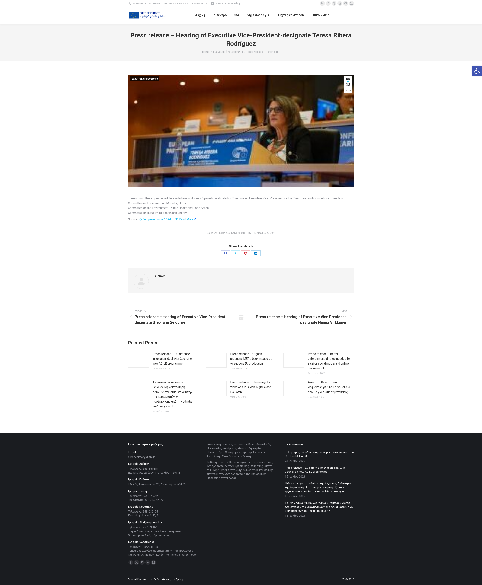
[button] (477, 71)
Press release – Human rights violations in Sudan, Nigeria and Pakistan (250, 387)
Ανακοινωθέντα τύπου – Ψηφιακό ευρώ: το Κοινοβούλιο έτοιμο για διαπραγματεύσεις (329, 387)
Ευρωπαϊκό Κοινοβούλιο (145, 79)
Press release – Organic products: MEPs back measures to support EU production (251, 358)
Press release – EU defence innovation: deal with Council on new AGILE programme (173, 358)
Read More (186, 219)
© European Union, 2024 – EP (158, 219)
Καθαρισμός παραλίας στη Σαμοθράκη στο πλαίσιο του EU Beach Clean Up (319, 454)
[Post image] (138, 360)
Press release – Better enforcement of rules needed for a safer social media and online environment (329, 361)
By (249, 233)
